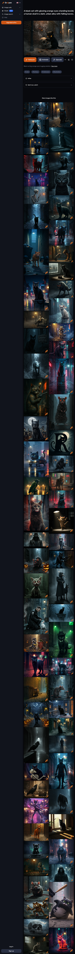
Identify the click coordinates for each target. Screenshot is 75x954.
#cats (27, 72)
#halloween (45, 72)
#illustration (57, 72)
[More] (65, 59)
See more (54, 66)
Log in (11, 946)
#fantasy (35, 72)
